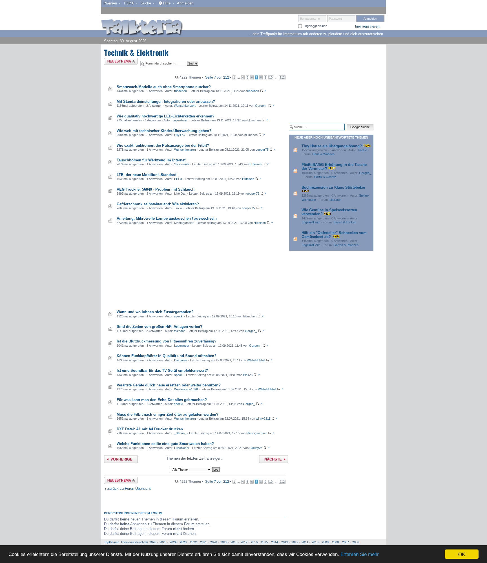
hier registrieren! (367, 26)
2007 (345, 542)
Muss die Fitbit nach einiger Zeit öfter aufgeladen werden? (167, 414)
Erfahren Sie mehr (359, 554)
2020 (213, 542)
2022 (193, 542)
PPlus (178, 179)
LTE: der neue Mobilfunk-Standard (146, 175)
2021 (203, 542)
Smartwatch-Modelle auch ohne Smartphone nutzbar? (164, 87)
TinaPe (362, 150)
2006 (355, 542)
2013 (284, 542)
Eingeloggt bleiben (314, 26)
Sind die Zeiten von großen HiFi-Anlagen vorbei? (159, 326)
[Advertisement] (195, 267)
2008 (335, 542)
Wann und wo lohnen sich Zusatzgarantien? (155, 312)
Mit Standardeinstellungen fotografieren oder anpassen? (166, 101)
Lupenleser (180, 120)
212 (282, 77)
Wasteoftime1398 (186, 389)
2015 (264, 542)
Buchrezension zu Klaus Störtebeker (333, 187)
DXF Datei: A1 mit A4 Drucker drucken (150, 429)
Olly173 (179, 135)
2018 (234, 542)
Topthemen (111, 542)
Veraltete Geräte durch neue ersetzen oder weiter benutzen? (169, 385)
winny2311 (263, 418)
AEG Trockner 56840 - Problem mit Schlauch (155, 189)
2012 (294, 542)
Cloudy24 (255, 447)
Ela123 (248, 375)
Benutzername (310, 18)
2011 (305, 542)
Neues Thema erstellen (119, 62)
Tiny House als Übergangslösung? (332, 146)
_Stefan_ (180, 433)
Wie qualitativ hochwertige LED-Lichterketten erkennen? (165, 116)
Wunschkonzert (185, 105)
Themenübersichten (134, 542)
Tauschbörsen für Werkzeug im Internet (151, 160)
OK (461, 554)
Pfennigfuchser (256, 433)
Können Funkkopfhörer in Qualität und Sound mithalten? (166, 356)
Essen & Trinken (344, 222)
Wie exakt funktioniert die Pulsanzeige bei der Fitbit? (163, 145)
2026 (152, 542)
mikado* (179, 331)
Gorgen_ (261, 105)
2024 (173, 542)
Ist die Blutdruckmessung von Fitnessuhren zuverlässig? (166, 341)
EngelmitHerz (311, 222)
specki (178, 316)
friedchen (180, 91)
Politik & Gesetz (325, 177)
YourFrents (181, 164)
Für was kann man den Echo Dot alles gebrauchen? (162, 400)
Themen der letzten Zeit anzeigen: (194, 458)
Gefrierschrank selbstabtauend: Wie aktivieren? (158, 204)
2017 (244, 542)
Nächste (273, 459)
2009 (325, 542)
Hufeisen (255, 164)
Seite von (217, 77)
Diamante (180, 360)
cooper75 (262, 149)
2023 (183, 542)
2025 (163, 542)
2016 (254, 542)
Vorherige (121, 459)
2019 (223, 542)
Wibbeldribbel (256, 360)
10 (271, 77)
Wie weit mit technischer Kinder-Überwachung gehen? (164, 131)
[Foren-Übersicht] (142, 28)
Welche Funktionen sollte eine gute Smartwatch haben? (165, 444)
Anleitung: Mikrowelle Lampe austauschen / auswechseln (167, 218)
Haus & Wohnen (323, 154)
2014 (274, 542)
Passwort (335, 18)
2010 (315, 542)
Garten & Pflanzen (345, 245)
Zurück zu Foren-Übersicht (129, 488)
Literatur (335, 199)
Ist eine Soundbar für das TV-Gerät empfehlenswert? (162, 370)
